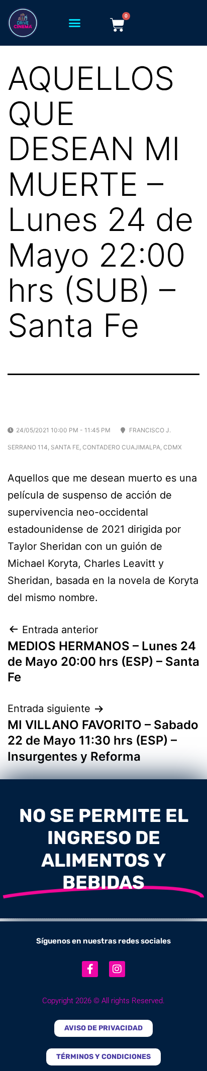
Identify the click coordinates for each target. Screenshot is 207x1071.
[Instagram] (117, 969)
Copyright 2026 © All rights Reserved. (103, 1000)
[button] (74, 23)
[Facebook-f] (90, 969)
